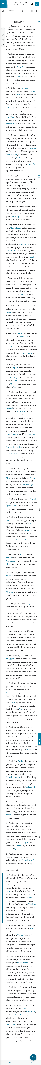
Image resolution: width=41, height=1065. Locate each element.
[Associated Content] (39, 22)
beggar (10, 592)
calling (19, 447)
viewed (25, 88)
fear (12, 80)
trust (31, 257)
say (29, 603)
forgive (16, 380)
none (9, 312)
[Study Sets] (21, 10)
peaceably (11, 505)
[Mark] (3, 35)
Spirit (12, 702)
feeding (32, 904)
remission (32, 148)
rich (9, 814)
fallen (18, 76)
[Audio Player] (33, 1057)
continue (11, 1024)
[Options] (36, 10)
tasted (10, 408)
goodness (31, 434)
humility (11, 447)
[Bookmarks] (26, 10)
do (15, 387)
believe (14, 384)
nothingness (17, 216)
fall (22, 294)
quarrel (28, 530)
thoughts (31, 1011)
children (11, 520)
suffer (30, 523)
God (20, 333)
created (10, 123)
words (32, 164)
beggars (10, 658)
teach (22, 554)
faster (20, 935)
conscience (12, 154)
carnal (33, 91)
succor (10, 575)
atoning (10, 107)
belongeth (30, 787)
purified (10, 117)
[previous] (10, 1062)
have (19, 845)
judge (21, 761)
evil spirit (21, 539)
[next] (31, 1062)
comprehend (26, 353)
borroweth (23, 962)
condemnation (13, 777)
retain (33, 478)
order (32, 928)
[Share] (3, 43)
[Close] (3, 30)
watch (25, 1008)
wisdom (10, 346)
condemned (28, 860)
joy (21, 709)
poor (29, 897)
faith (19, 157)
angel (20, 67)
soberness (11, 561)
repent (15, 367)
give (26, 842)
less (18, 94)
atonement (24, 244)
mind (33, 499)
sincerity (13, 377)
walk (9, 557)
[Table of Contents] (3, 10)
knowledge (16, 228)
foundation (12, 250)
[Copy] (3, 40)
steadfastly (12, 453)
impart (31, 749)
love (9, 478)
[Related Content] (31, 10)
